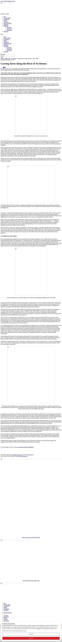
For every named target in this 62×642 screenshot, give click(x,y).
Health (5, 20)
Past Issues (9, 30)
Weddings (6, 24)
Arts (5, 16)
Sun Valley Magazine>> (22, 456)
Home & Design (7, 23)
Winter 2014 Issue (17, 454)
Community (6, 19)
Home (2, 58)
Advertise (9, 27)
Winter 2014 (7, 58)
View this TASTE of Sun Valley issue (31, 537)
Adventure (6, 22)
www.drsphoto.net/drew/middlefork (24, 447)
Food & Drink (7, 18)
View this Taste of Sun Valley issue (31, 580)
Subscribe (6, 31)
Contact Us (9, 28)
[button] (31, 34)
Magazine (6, 26)
